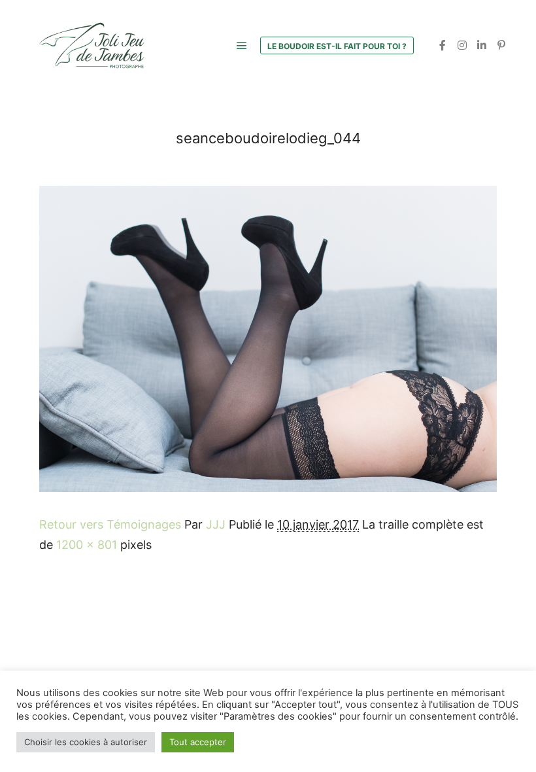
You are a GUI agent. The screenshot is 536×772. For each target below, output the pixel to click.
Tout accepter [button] (197, 742)
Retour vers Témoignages (110, 524)
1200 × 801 (86, 545)
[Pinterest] (501, 45)
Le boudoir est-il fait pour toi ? (337, 46)
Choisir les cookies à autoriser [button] (85, 742)
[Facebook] (442, 45)
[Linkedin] (481, 45)
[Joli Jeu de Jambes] (91, 45)
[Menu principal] (242, 45)
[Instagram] (462, 45)
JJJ (216, 524)
